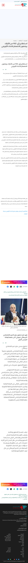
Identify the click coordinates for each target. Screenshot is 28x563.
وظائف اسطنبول (21, 535)
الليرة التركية (22, 539)
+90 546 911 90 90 (23, 525)
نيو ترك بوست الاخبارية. (7, 561)
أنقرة (23, 542)
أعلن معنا (9, 550)
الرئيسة (9, 547)
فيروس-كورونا (21, 541)
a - (3, 69)
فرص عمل (22, 537)
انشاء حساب (16, 1)
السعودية (22, 551)
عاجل (23, 544)
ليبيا (23, 556)
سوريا (23, 549)
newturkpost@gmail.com (21, 530)
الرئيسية (25, 40)
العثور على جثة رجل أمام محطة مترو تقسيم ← (17, 295)
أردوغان (22, 545)
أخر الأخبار (20, 40)
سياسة (15, 40)
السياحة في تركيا (8, 539)
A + (5, 69)
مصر (23, 555)
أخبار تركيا (22, 534)
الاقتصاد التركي (8, 537)
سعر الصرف (8, 535)
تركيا (23, 547)
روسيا (23, 552)
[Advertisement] (14, 24)
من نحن (9, 549)
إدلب (23, 550)
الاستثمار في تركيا (8, 536)
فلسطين (22, 554)
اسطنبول (22, 536)
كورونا (23, 540)
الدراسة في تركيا (8, 540)
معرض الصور (8, 551)
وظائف (9, 534)
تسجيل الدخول (24, 1)
